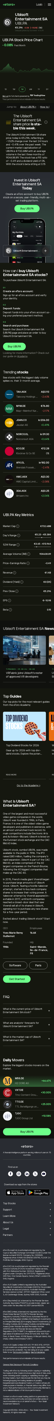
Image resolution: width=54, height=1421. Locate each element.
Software (15, 965)
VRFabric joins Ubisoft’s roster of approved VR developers (24, 674)
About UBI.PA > (28, 107)
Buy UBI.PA (27, 208)
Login (39, 4)
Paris (38, 965)
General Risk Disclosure (12, 1365)
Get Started (17, 979)
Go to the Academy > (28, 785)
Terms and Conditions (21, 1352)
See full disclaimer (38, 1352)
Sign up (5, 96)
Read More (11, 775)
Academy (22, 356)
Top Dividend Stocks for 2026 (22, 745)
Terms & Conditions (30, 1365)
